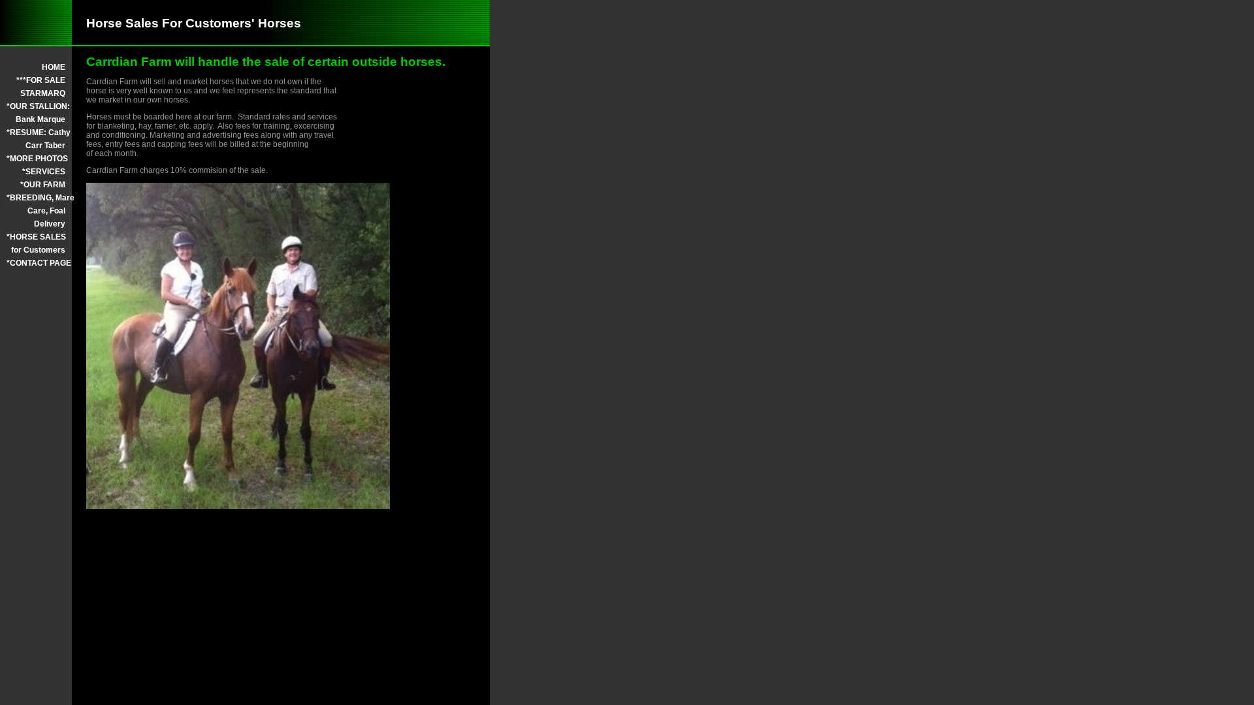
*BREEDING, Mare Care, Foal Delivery (36, 210)
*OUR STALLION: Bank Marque (36, 113)
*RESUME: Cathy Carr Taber (36, 139)
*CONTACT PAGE (36, 263)
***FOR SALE (40, 80)
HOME (53, 67)
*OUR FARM (42, 184)
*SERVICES (43, 171)
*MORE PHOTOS (36, 158)
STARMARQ (42, 93)
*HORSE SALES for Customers (36, 243)
